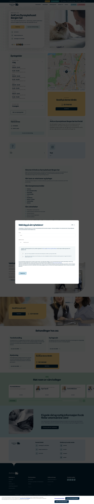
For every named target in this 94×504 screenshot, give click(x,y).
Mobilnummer (21, 239)
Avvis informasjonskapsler (72, 498)
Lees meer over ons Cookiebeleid (25, 498)
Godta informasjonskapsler (61, 501)
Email (20, 232)
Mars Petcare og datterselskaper (51, 248)
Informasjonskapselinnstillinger (59, 498)
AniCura (44, 248)
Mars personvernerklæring (57, 262)
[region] (47, 500)
